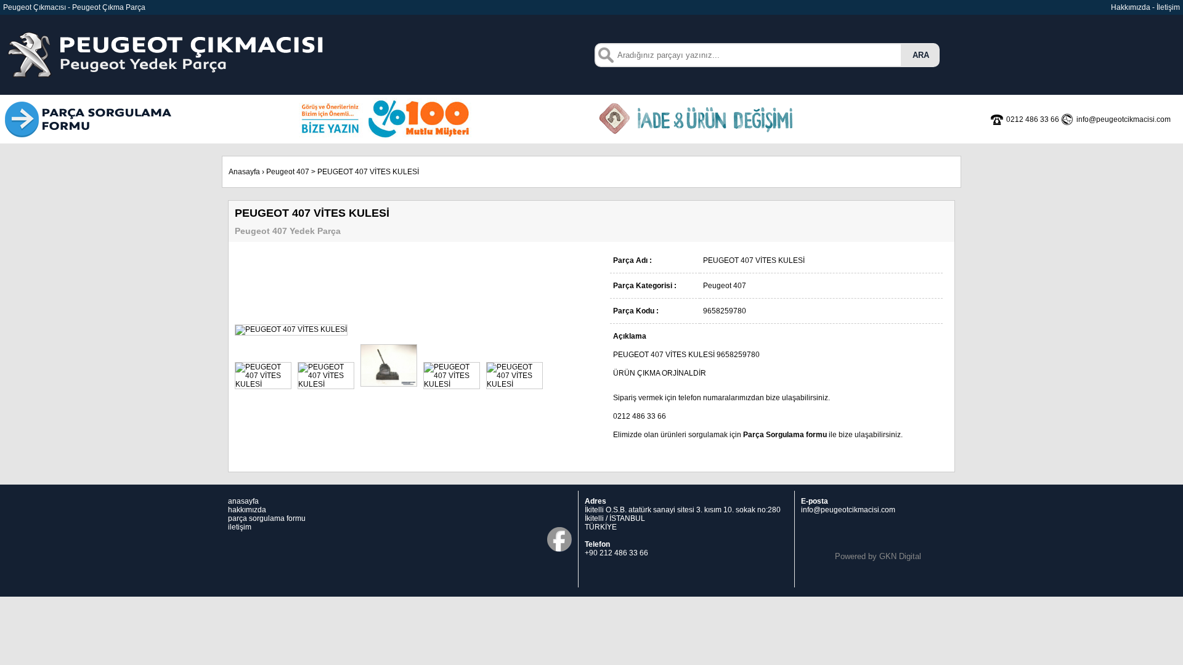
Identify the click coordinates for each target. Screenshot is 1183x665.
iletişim (239, 527)
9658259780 (738, 354)
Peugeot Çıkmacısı (34, 7)
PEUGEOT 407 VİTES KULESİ (368, 171)
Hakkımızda (1130, 7)
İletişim (1168, 7)
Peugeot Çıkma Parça (108, 7)
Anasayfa (244, 171)
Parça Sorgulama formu (785, 434)
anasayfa (243, 501)
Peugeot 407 (287, 171)
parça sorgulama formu (267, 518)
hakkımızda (247, 510)
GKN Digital (900, 556)
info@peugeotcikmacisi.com (848, 510)
